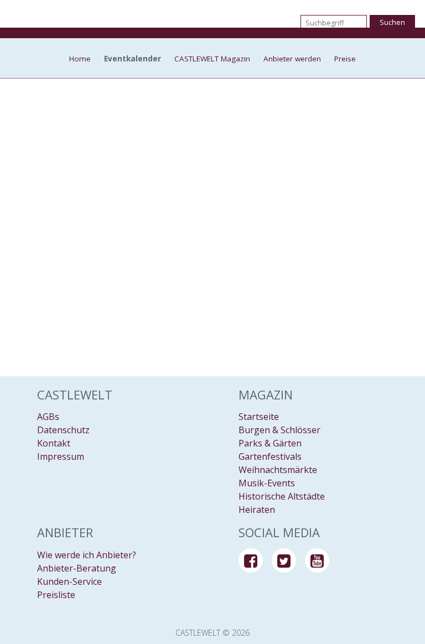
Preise (345, 59)
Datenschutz (63, 430)
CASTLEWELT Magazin (212, 59)
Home (80, 59)
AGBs (48, 417)
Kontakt (53, 443)
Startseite (259, 417)
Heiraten (257, 509)
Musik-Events (267, 483)
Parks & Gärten (270, 443)
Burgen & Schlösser (279, 430)
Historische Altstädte (282, 496)
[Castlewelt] (212, 22)
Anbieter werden (292, 59)
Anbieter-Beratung (76, 568)
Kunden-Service (69, 581)
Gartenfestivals (270, 456)
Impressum (60, 456)
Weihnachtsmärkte (278, 470)
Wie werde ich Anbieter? (86, 555)
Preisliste (56, 595)
